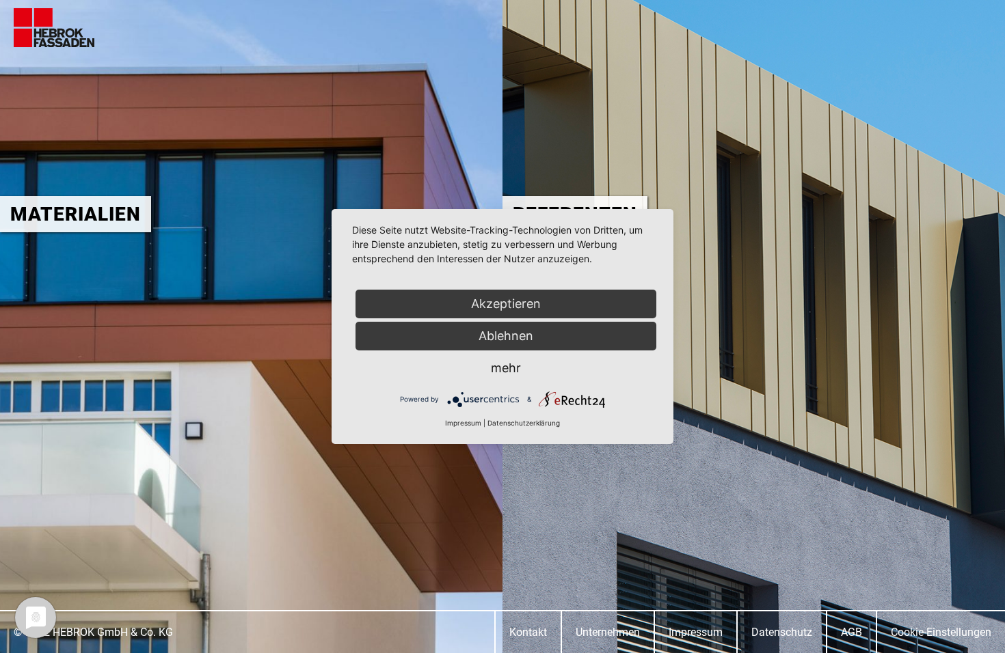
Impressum (696, 632)
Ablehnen (506, 336)
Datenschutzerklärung (523, 423)
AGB (851, 632)
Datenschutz (781, 632)
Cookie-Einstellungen (941, 632)
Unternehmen (608, 632)
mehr (506, 368)
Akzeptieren (506, 303)
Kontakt (528, 632)
